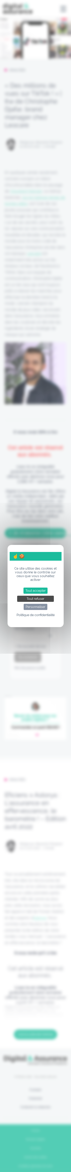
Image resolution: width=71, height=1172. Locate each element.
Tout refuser (35, 599)
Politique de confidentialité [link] (36, 615)
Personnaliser (35, 607)
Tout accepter (35, 591)
